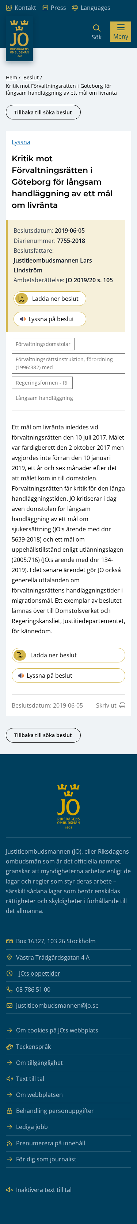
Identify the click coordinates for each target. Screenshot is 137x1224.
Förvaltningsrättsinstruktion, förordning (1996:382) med (64, 363)
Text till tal (30, 1079)
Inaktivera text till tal (44, 1190)
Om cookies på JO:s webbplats (57, 1030)
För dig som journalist (46, 1159)
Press (58, 8)
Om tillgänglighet (39, 1063)
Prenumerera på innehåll (50, 1143)
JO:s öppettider (39, 973)
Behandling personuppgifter (55, 1111)
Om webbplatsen (39, 1095)
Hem (11, 77)
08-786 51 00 (33, 989)
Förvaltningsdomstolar (43, 344)
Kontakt (25, 8)
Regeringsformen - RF (42, 382)
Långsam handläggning (44, 397)
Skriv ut (106, 705)
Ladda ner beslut (55, 299)
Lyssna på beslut (51, 319)
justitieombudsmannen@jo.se (57, 1005)
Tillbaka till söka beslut (43, 112)
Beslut (31, 77)
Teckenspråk (33, 1047)
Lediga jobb (32, 1127)
